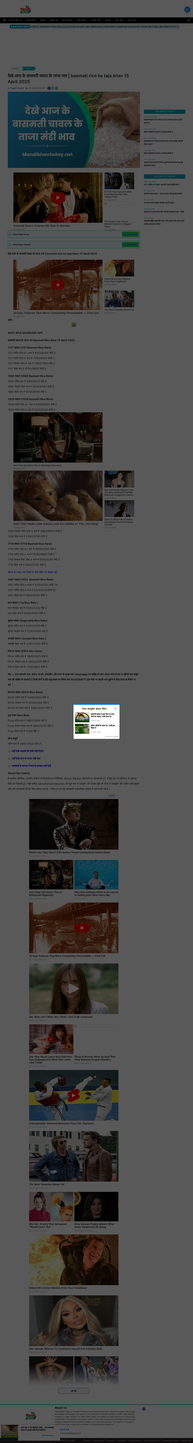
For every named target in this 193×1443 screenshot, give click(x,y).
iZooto (116, 736)
